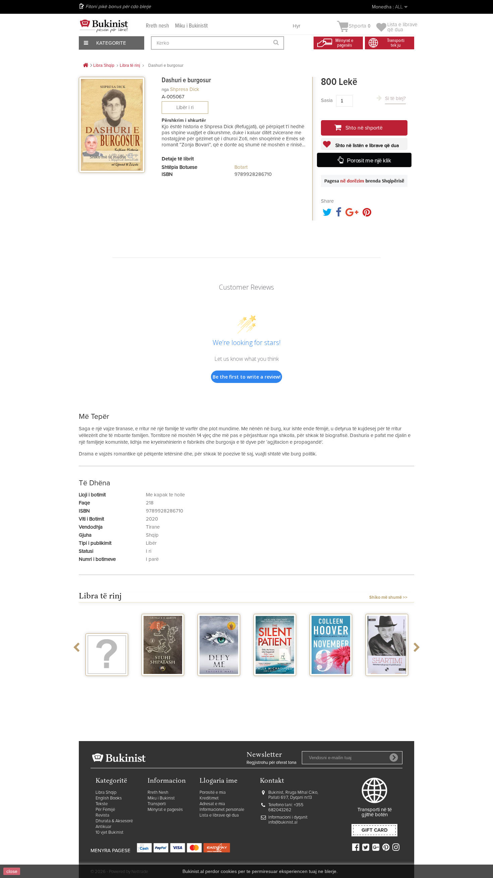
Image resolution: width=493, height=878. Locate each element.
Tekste (102, 804)
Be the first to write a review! (247, 377)
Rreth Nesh (158, 792)
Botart (241, 167)
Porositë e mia (213, 792)
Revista (102, 815)
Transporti (157, 804)
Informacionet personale (222, 810)
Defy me (219, 682)
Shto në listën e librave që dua (366, 145)
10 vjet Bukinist (109, 832)
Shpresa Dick (184, 89)
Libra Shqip (106, 792)
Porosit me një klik (369, 160)
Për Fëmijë (105, 810)
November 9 (331, 682)
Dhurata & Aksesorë (114, 821)
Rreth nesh (157, 26)
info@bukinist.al (282, 822)
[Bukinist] (104, 26)
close (11, 871)
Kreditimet (209, 798)
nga (165, 89)
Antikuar (103, 827)
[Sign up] (393, 757)
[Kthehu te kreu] (85, 65)
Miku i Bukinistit (191, 26)
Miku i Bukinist (161, 798)
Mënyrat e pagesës (165, 810)
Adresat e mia (212, 804)
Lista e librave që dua (219, 815)
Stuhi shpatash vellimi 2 (163, 684)
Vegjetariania (106, 682)
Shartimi (386, 682)
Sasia (327, 100)
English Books (109, 798)
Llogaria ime (218, 781)
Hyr (296, 26)
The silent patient (274, 684)
